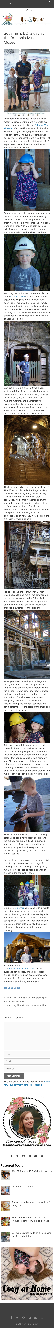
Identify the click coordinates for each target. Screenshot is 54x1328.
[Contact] (35, 1156)
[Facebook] (11, 1156)
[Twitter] (17, 1156)
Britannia (19, 908)
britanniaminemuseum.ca (21, 968)
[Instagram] (23, 1156)
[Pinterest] (29, 1156)
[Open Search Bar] (50, 1)
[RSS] (41, 1317)
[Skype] (41, 1156)
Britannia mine (17, 296)
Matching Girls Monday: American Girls (26, 1005)
